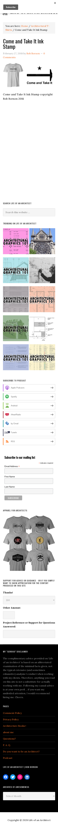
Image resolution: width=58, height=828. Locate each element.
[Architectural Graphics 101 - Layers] (42, 358)
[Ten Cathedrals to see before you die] (42, 242)
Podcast (7, 757)
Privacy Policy (11, 719)
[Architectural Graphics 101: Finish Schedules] (16, 300)
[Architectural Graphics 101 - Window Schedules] (16, 271)
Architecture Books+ (14, 725)
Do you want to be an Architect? (21, 751)
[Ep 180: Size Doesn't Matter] (42, 271)
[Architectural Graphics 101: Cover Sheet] (16, 329)
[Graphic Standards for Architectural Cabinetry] (42, 329)
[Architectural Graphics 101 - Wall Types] (16, 358)
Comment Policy (12, 713)
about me (8, 732)
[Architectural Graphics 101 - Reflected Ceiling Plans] (42, 300)
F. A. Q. (7, 745)
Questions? (9, 738)
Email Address (12, 466)
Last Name (9, 487)
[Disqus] (29, 155)
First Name (9, 476)
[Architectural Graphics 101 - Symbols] (16, 242)
